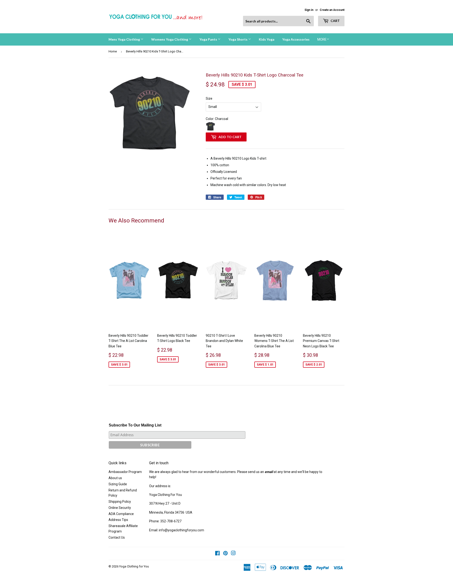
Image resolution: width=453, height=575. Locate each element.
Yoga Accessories (296, 39)
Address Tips (118, 520)
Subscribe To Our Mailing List (135, 425)
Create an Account (332, 10)
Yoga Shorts (238, 39)
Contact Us (117, 537)
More (322, 39)
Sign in (309, 10)
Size (209, 98)
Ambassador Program (125, 472)
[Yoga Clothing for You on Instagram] (233, 554)
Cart (335, 21)
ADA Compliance (121, 514)
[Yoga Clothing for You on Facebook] (217, 554)
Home (113, 51)
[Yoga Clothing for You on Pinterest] (225, 554)
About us (115, 478)
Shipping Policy (120, 501)
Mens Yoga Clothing (125, 39)
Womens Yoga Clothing (170, 39)
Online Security (120, 508)
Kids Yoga (266, 39)
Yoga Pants (208, 39)
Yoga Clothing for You (134, 566)
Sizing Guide (118, 484)
